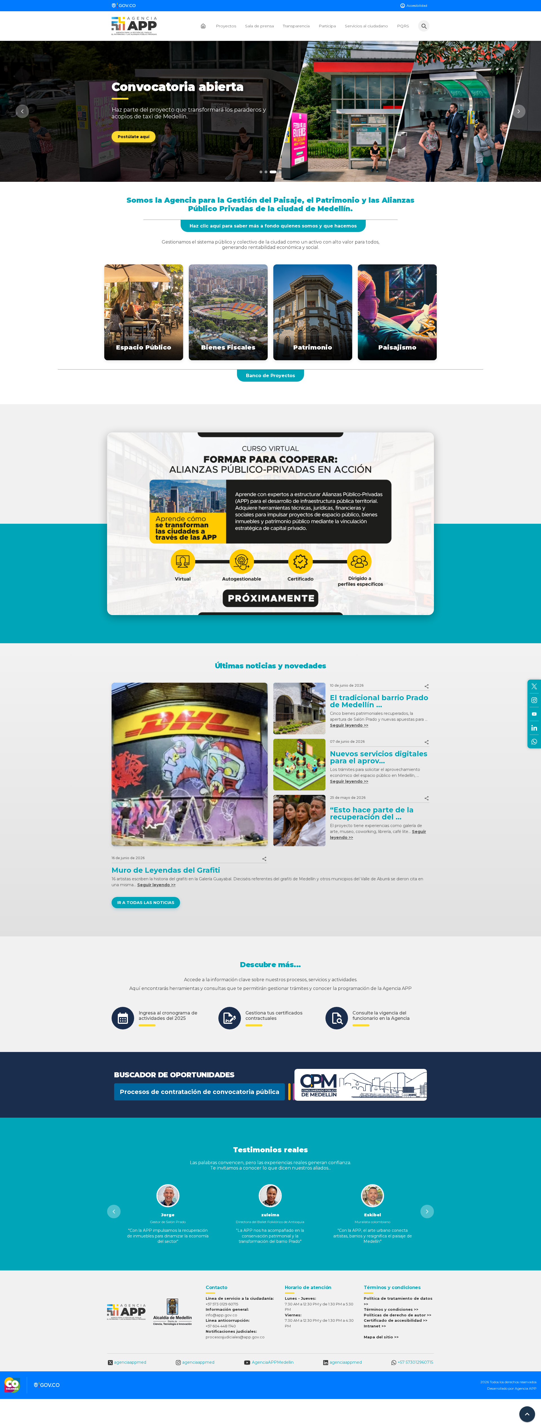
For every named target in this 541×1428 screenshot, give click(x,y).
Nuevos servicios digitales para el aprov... (378, 757)
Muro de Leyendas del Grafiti (166, 870)
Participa (327, 25)
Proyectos (226, 25)
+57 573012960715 (415, 1362)
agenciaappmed (130, 1362)
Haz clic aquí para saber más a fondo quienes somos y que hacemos (273, 226)
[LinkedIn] (534, 727)
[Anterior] (22, 111)
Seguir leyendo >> (349, 725)
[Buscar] (423, 26)
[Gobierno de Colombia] (125, 6)
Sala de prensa (259, 25)
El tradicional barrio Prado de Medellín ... (379, 701)
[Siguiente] (519, 111)
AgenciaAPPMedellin (273, 1362)
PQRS (403, 25)
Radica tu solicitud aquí (143, 143)
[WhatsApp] (534, 741)
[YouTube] (534, 714)
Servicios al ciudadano (366, 25)
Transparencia (296, 25)
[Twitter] (534, 686)
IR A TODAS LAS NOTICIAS (145, 902)
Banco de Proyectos (270, 375)
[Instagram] (534, 700)
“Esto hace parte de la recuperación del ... (372, 813)
